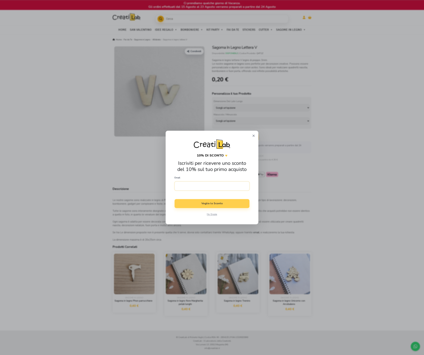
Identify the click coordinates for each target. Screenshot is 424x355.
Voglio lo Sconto (212, 203)
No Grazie (212, 214)
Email (177, 177)
